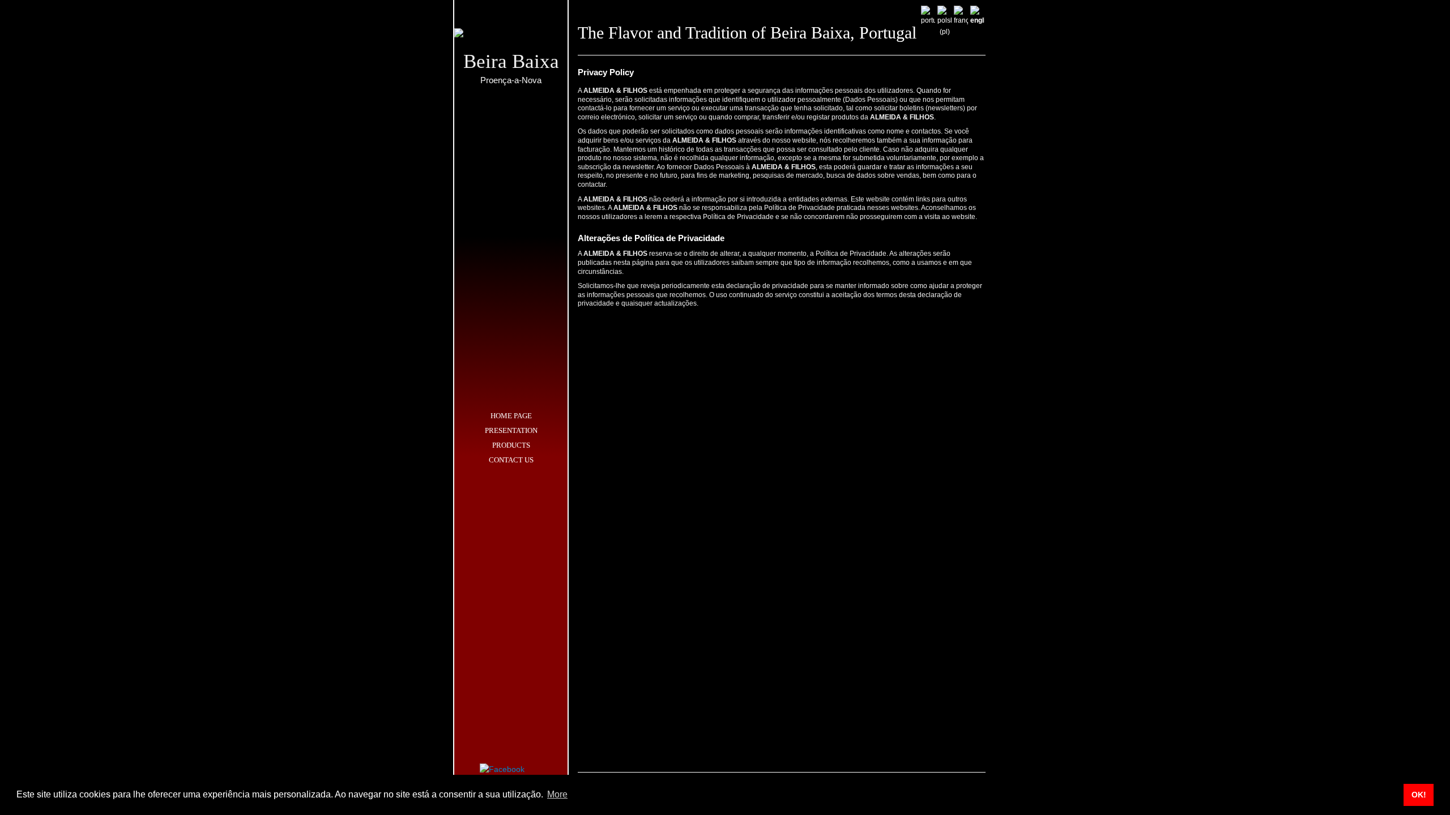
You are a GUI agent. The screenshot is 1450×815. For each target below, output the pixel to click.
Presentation (511, 430)
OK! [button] (1418, 794)
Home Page (511, 415)
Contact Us (511, 460)
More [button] (557, 794)
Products (511, 445)
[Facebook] (502, 768)
